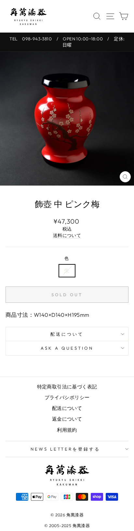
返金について (67, 419)
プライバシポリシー (67, 397)
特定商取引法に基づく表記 (67, 387)
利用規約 (67, 430)
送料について (67, 235)
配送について (67, 334)
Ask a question (67, 348)
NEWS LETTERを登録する (65, 449)
